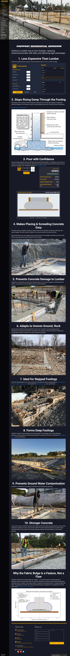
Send (57, 643)
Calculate (26, 173)
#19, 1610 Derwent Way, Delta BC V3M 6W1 (24, 643)
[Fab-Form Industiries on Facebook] (23, 652)
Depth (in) (14, 77)
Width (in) (14, 71)
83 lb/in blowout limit (40, 165)
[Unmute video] (68, 4)
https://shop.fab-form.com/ (21, 631)
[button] (19, 86)
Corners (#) (15, 80)
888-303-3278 (19, 639)
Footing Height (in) (26, 168)
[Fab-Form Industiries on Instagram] (18, 652)
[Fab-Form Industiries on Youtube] (21, 652)
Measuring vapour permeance (19, 107)
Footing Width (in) (26, 170)
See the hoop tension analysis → (26, 586)
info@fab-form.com (20, 635)
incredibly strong (40, 384)
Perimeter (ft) (15, 74)
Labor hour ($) (15, 88)
